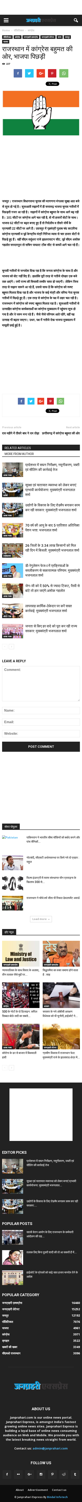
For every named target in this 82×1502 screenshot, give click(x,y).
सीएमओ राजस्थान (11, 1353)
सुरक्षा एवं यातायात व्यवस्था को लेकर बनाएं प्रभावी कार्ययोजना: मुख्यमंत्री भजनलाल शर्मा (50, 490)
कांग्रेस (17, 36)
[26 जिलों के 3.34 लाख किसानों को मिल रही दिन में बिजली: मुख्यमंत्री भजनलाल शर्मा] (12, 550)
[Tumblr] (75, 1474)
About (20, 1490)
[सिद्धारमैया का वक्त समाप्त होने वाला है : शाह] (61, 953)
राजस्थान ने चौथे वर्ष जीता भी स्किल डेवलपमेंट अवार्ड (53, 898)
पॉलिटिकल (7, 36)
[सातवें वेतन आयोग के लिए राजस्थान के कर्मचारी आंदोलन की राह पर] (12, 1237)
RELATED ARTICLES (18, 448)
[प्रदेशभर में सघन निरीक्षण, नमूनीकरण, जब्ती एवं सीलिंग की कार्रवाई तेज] (12, 470)
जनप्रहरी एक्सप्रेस (31, 36)
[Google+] (29, 1474)
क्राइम (5, 1341)
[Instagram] (41, 1474)
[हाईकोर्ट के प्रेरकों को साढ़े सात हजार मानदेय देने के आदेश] (12, 1277)
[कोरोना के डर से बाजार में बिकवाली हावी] (21, 1036)
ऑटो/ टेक (7, 616)
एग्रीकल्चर (7, 555)
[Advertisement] (41, 7)
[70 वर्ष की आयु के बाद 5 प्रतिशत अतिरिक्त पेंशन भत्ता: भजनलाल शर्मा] (12, 530)
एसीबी (5, 495)
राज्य (59, 36)
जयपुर (67, 36)
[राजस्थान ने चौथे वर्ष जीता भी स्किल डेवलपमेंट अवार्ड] (12, 903)
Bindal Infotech (57, 1497)
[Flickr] (18, 1474)
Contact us (59, 1490)
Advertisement (38, 1490)
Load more (39, 919)
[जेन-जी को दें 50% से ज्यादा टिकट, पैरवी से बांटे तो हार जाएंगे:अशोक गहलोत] (12, 590)
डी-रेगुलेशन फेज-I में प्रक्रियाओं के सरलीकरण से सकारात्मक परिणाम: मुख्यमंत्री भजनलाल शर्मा (52, 570)
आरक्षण (46, 1006)
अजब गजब (7, 475)
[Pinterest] (52, 1474)
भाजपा (5, 41)
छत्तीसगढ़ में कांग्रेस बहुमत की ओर (61, 433)
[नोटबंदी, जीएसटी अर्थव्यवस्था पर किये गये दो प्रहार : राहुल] (12, 862)
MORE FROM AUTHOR (19, 454)
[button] (76, 20)
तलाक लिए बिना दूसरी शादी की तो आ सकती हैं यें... (51, 1252)
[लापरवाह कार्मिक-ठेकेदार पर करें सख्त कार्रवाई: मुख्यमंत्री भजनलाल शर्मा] (12, 611)
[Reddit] (64, 1474)
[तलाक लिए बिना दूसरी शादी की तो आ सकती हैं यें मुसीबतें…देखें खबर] (12, 1257)
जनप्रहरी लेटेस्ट (48, 36)
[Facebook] (7, 1474)
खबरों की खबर (9, 1347)
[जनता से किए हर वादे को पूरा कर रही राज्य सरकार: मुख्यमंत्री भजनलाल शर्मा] (12, 631)
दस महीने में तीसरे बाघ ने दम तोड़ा (20, 433)
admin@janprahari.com (50, 1448)
